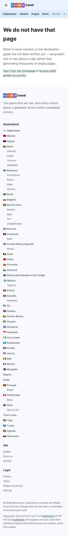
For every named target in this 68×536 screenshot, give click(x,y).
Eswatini (11, 295)
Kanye (10, 179)
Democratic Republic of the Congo (26, 275)
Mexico (11, 364)
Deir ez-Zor (13, 409)
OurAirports (18, 519)
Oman (6, 379)
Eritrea (10, 290)
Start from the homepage (19, 70)
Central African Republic (20, 244)
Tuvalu (10, 425)
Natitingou (12, 165)
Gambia (11, 311)
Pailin (9, 238)
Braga (10, 389)
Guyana (11, 321)
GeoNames (48, 516)
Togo (10, 420)
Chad (10, 254)
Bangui (10, 248)
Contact (7, 460)
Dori (9, 218)
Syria (9, 405)
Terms (6, 481)
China (10, 259)
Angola (35, 14)
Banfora (11, 209)
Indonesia (12, 332)
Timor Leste (10, 415)
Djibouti (11, 280)
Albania (24, 14)
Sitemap (7, 490)
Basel (10, 399)
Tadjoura (11, 285)
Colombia (12, 264)
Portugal (11, 385)
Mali (9, 358)
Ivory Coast (13, 337)
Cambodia (12, 234)
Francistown (13, 175)
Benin (45, 14)
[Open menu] (6, 5)
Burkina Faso (14, 204)
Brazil (10, 194)
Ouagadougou (14, 223)
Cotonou (11, 160)
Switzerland (13, 395)
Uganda (11, 430)
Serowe (11, 189)
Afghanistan (10, 14)
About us (8, 456)
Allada (10, 155)
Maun (10, 184)
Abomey (56, 14)
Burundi (11, 228)
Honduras (12, 327)
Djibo (9, 214)
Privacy (7, 476)
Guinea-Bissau (15, 316)
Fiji (8, 305)
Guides (7, 451)
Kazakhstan (13, 342)
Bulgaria (11, 199)
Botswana (12, 170)
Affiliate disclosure (13, 485)
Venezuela (13, 436)
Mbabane (12, 300)
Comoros (12, 270)
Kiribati (11, 348)
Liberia (11, 353)
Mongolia (12, 369)
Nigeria (7, 374)
